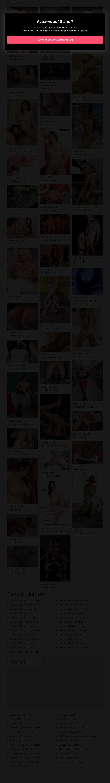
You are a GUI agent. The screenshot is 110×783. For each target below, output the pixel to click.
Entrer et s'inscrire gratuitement (55, 40)
